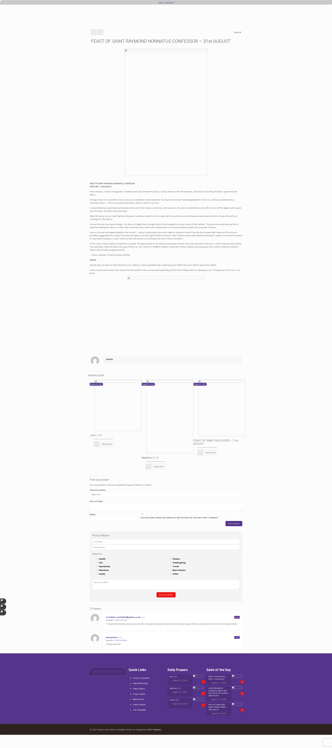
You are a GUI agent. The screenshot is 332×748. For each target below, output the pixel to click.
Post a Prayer (96, 501)
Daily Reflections (140, 683)
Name (92, 514)
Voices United (139, 704)
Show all (237, 32)
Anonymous (111, 637)
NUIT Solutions (154, 729)
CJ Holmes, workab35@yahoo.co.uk (123, 617)
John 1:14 (96, 435)
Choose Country (98, 490)
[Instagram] (238, 729)
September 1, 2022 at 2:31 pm (116, 620)
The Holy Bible (139, 710)
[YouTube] (234, 729)
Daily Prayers (139, 688)
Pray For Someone (141, 678)
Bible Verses (138, 699)
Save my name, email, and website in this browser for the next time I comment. (179, 517)
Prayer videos (139, 694)
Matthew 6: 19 (150, 457)
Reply (237, 617)
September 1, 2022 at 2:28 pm (116, 640)
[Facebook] (231, 729)
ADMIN (109, 359)
